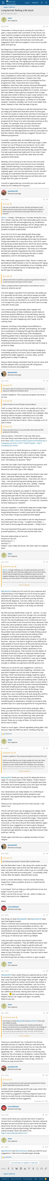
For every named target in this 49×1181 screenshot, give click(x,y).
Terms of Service (16, 1179)
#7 (47, 915)
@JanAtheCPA (6, 591)
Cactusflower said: (9, 1017)
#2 (47, 199)
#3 (47, 381)
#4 (47, 562)
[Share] (43, 26)
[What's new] (42, 2)
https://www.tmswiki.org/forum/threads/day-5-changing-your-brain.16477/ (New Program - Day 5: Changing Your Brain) (24, 443)
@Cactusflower (21, 1151)
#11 (46, 1115)
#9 (47, 1013)
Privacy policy (27, 1179)
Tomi (4, 14)
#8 (47, 971)
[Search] (46, 2)
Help (35, 1179)
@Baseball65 (6, 777)
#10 (46, 1075)
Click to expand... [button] (24, 585)
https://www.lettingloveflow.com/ (14, 1133)
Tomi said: (6, 204)
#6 (47, 853)
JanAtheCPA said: (8, 566)
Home (41, 1179)
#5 (47, 748)
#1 (47, 26)
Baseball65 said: (8, 753)
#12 (46, 1147)
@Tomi (3, 217)
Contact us (5, 1179)
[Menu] (3, 2)
